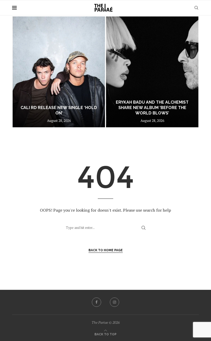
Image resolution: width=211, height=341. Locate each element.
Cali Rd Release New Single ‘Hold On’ (59, 110)
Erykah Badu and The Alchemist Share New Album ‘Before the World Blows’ (152, 107)
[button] (21, 71)
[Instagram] (114, 302)
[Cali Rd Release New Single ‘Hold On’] (59, 71)
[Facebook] (96, 302)
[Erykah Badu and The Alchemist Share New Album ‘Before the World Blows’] (152, 71)
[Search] (196, 7)
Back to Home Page (106, 250)
